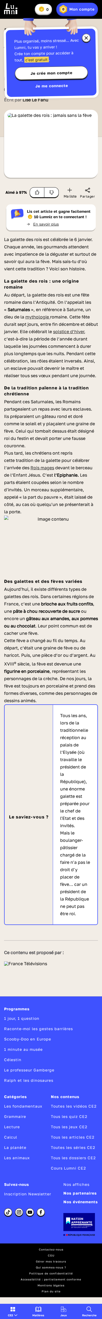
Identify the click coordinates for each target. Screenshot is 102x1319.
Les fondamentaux (23, 1106)
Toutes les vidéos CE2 (74, 1106)
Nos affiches (76, 1184)
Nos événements (80, 1201)
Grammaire (15, 1116)
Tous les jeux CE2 (69, 1126)
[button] (12, 1311)
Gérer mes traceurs (51, 1261)
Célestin (12, 1059)
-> (43, 224)
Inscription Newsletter (27, 1194)
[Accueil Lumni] (11, 8)
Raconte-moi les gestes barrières (38, 1028)
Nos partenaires (80, 1193)
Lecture (12, 1126)
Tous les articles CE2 (72, 1137)
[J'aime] (37, 192)
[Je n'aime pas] (51, 192)
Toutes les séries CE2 (73, 1147)
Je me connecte (51, 85)
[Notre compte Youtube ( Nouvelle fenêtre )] (30, 1212)
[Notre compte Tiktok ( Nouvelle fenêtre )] (8, 1212)
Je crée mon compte (51, 73)
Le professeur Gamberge (29, 1070)
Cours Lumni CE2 (68, 1168)
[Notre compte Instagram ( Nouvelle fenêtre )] (19, 1212)
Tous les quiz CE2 (69, 1116)
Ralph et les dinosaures (28, 1080)
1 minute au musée (23, 1049)
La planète (15, 1147)
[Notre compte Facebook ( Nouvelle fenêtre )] (41, 1212)
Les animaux (17, 1157)
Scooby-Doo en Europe (27, 1039)
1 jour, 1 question (21, 1018)
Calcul (10, 1137)
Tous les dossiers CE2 (73, 1157)
